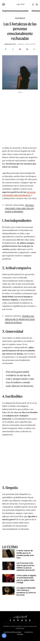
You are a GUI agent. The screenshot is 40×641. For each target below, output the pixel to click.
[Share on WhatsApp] (34, 49)
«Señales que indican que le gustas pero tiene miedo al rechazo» (20, 319)
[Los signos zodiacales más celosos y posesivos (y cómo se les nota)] (8, 590)
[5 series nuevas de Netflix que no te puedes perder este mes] (8, 553)
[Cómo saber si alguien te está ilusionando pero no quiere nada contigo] (8, 578)
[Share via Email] (27, 49)
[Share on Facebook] (5, 49)
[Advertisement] (20, 120)
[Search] (36, 4)
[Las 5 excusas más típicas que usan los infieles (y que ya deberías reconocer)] (8, 566)
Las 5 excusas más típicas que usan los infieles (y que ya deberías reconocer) (26, 566)
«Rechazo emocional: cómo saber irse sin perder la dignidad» (19, 208)
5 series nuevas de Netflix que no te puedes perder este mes (25, 554)
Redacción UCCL (10, 44)
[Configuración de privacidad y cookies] (4, 635)
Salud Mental (20, 18)
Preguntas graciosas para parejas (15, 11)
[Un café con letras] (20, 4)
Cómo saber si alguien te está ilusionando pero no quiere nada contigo (26, 579)
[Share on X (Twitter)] (12, 49)
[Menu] (3, 4)
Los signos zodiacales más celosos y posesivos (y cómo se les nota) (26, 591)
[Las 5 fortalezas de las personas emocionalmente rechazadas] (20, 89)
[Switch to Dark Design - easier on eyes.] (33, 4)
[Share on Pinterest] (20, 49)
